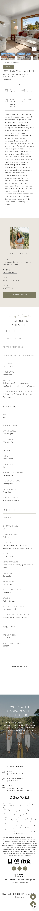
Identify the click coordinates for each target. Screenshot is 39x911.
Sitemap (28, 855)
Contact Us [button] (19, 745)
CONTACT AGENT (19, 295)
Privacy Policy (29, 894)
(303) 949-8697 (10, 273)
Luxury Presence (19, 883)
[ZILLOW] (19, 868)
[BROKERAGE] (25, 868)
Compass (9, 808)
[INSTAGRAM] (14, 868)
